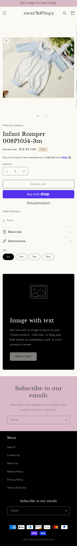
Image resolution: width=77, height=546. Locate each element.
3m (8, 256)
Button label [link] (23, 356)
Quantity (7, 164)
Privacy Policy (15, 479)
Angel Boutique (34, 539)
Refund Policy (15, 471)
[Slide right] (46, 116)
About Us (12, 463)
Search (11, 447)
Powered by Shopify (47, 539)
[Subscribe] (66, 420)
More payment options (38, 203)
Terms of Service (17, 487)
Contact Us (13, 455)
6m (21, 256)
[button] (4, 13)
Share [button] (10, 220)
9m (35, 256)
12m (48, 256)
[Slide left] (31, 116)
